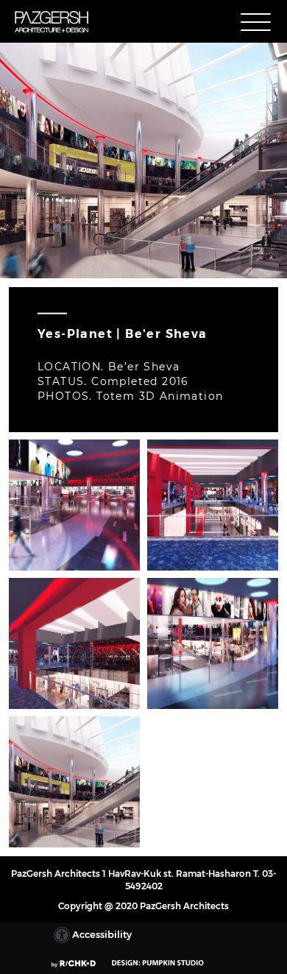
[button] (255, 22)
